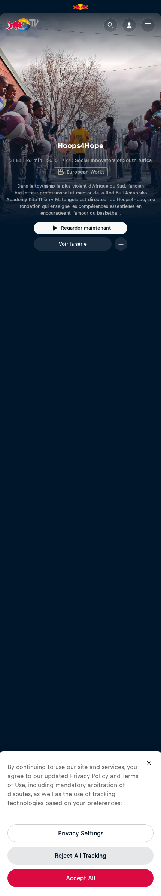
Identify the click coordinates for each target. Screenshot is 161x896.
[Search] (110, 25)
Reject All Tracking (80, 855)
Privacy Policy (89, 776)
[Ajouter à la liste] (121, 244)
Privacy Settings (80, 833)
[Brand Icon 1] (80, 6)
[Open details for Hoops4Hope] (80, 138)
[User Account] (129, 25)
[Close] (149, 763)
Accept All (80, 878)
